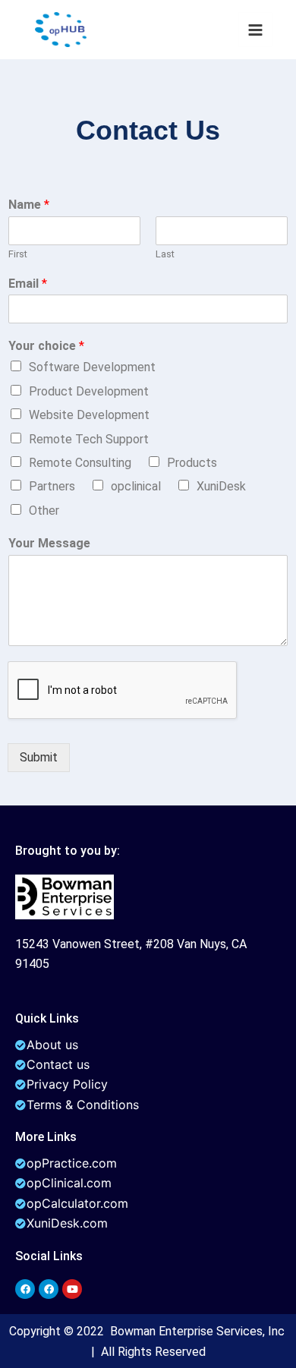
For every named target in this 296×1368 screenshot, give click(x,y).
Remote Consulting (80, 462)
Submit (39, 757)
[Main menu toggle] (255, 29)
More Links (46, 1137)
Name (28, 204)
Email (27, 283)
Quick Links (47, 1018)
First (17, 254)
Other (44, 510)
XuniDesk (221, 486)
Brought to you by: (67, 850)
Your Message (49, 543)
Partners (52, 486)
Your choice (46, 346)
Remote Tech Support (89, 439)
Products (192, 462)
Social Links (49, 1256)
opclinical (136, 486)
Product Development (89, 391)
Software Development (92, 367)
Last (165, 254)
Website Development (89, 415)
